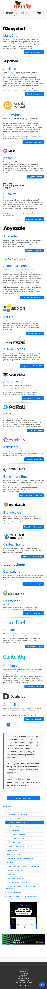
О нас (21, 986)
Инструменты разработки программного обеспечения (20, 887)
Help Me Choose (23, 973)
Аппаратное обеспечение (16, 878)
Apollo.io (9, 69)
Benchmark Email (16, 476)
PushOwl (10, 194)
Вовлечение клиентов (17, 822)
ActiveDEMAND (15, 349)
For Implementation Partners (23, 982)
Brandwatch (12, 512)
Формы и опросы (15, 826)
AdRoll (8, 414)
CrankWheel (12, 115)
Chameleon (11, 601)
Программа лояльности (17, 838)
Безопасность (12, 874)
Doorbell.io (11, 704)
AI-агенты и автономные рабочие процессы (22, 896)
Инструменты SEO (15, 842)
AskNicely (10, 447)
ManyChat (10, 35)
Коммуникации (12, 850)
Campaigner (12, 571)
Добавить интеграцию (23, 798)
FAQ (16, 986)
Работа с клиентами (14, 854)
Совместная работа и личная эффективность (23, 866)
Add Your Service (23, 980)
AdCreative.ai (13, 381)
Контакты (28, 986)
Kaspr (7, 158)
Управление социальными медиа (21, 846)
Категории (18, 16)
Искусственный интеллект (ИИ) (18, 882)
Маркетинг (10, 810)
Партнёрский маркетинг (17, 834)
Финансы (10, 862)
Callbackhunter (14, 544)
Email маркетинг (15, 830)
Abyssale (10, 236)
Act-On (8, 317)
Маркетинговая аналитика (18, 814)
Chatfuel (9, 630)
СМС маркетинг (14, 818)
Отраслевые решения (15, 870)
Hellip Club (23, 975)
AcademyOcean (15, 266)
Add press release (23, 978)
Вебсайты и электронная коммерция (20, 858)
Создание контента (14, 892)
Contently (10, 665)
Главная (10, 16)
